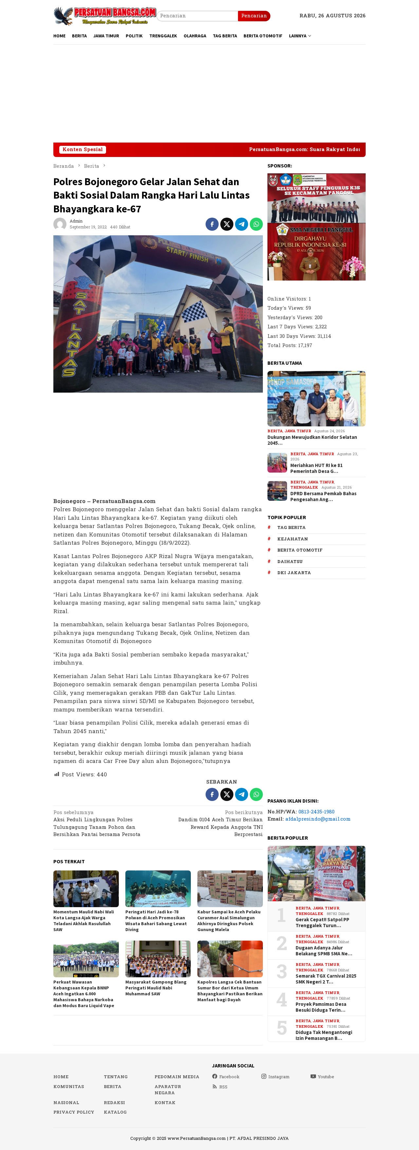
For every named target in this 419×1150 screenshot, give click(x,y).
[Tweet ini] (226, 224)
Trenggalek (304, 487)
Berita (274, 431)
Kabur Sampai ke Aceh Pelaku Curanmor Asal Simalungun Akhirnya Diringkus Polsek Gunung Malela (229, 920)
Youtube (326, 1077)
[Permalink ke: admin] (59, 224)
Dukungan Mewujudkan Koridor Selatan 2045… (312, 440)
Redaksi (114, 1103)
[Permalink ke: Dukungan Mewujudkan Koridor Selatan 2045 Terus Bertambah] (316, 399)
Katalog (115, 1112)
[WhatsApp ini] (256, 224)
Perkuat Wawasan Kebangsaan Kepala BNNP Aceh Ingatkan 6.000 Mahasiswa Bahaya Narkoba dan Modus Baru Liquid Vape (83, 993)
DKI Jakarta (294, 573)
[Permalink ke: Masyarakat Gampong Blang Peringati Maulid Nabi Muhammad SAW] (158, 959)
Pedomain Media (177, 1077)
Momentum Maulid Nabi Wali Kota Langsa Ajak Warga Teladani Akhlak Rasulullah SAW (83, 920)
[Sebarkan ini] (212, 224)
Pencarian (254, 15)
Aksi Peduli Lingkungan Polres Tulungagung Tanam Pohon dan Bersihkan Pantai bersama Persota (96, 824)
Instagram (279, 1077)
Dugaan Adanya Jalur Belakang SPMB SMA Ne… (324, 951)
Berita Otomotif (299, 550)
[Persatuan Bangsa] (104, 15)
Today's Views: (286, 308)
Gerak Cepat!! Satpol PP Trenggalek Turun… (322, 922)
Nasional (66, 1103)
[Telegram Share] (241, 224)
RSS (223, 1087)
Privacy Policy (73, 1112)
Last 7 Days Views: (291, 326)
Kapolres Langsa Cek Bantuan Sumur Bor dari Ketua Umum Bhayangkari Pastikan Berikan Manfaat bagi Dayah (230, 991)
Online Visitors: (288, 299)
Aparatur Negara (168, 1090)
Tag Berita (291, 528)
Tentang (115, 1077)
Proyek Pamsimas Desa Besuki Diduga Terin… (321, 1007)
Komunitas (68, 1087)
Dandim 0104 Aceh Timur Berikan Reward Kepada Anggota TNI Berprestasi (220, 824)
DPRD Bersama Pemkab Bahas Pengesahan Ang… (323, 496)
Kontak (165, 1103)
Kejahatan (292, 539)
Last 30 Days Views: (292, 336)
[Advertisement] (209, 93)
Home (60, 1077)
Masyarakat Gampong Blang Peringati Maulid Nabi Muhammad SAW (156, 988)
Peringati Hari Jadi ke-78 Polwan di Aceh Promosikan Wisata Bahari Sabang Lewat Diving (156, 920)
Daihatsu (290, 562)
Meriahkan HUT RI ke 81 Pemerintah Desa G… (316, 468)
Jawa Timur (297, 431)
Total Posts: (282, 345)
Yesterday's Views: (291, 317)
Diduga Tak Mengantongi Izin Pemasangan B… (324, 1035)
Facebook (229, 1077)
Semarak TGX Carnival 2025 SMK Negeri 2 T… (326, 979)
